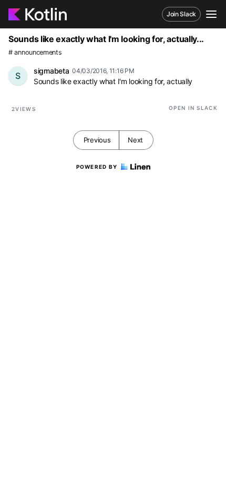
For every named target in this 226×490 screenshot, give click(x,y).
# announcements (35, 52)
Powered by (97, 167)
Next (135, 140)
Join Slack (181, 14)
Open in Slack (193, 108)
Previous (97, 140)
